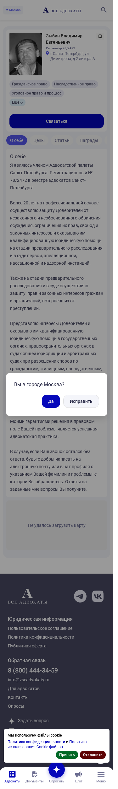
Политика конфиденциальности (37, 742)
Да (51, 401)
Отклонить (93, 755)
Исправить (81, 401)
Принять (67, 755)
